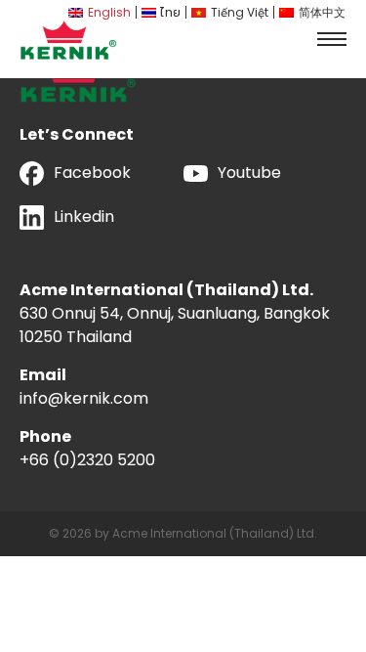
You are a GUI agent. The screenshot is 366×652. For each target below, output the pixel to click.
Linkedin (84, 216)
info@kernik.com (84, 398)
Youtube (249, 172)
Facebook (92, 172)
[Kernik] (68, 40)
